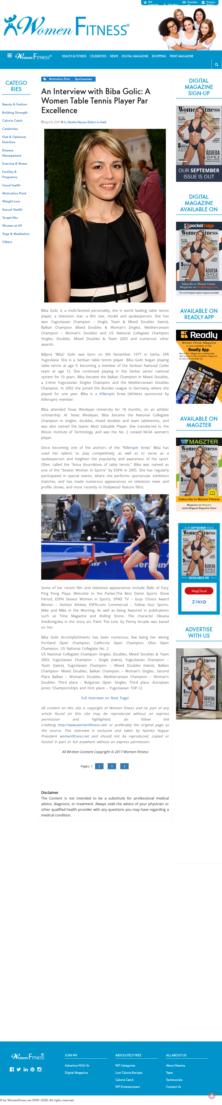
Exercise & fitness (14, 163)
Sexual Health (12, 209)
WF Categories (125, 1065)
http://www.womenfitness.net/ (82, 724)
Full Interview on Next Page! (105, 698)
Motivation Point (59, 79)
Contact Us (173, 1087)
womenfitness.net (74, 736)
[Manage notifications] (211, 1095)
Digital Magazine (76, 1073)
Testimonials (174, 1080)
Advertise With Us (77, 1065)
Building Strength (15, 112)
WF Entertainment (127, 1087)
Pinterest (32, 1068)
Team (169, 1073)
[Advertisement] (199, 796)
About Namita (175, 1065)
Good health (11, 185)
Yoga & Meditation (15, 234)
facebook (11, 1068)
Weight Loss (11, 201)
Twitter (18, 1068)
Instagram (39, 1068)
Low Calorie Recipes (128, 1073)
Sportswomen (83, 79)
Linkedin (25, 1068)
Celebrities (10, 128)
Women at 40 (12, 225)
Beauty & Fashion (14, 104)
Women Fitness (66, 25)
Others (7, 242)
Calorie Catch (12, 120)
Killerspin (107, 393)
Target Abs (10, 217)
